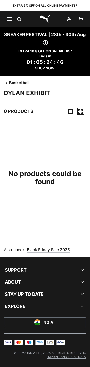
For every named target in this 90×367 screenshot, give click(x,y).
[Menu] (9, 19)
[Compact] (71, 111)
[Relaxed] (81, 111)
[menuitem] (67, 357)
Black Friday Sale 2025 (48, 249)
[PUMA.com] (45, 19)
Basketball (19, 82)
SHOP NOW (45, 68)
